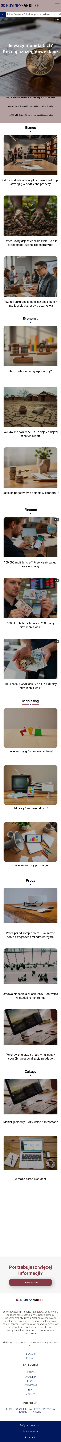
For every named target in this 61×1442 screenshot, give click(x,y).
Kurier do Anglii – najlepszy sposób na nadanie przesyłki (30, 1410)
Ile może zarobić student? (31, 1179)
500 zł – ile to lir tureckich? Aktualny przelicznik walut (30, 106)
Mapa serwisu (30, 1431)
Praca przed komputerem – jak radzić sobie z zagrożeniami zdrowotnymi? (30, 935)
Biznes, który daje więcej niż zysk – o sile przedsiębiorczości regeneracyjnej (30, 243)
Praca (30, 881)
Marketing (30, 701)
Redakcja (30, 1353)
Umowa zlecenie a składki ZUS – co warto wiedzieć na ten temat (30, 995)
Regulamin (30, 1437)
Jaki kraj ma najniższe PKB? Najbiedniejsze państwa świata (31, 434)
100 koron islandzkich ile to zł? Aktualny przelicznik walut (30, 97)
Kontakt (30, 1358)
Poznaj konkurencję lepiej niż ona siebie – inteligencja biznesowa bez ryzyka (30, 303)
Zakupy (30, 1072)
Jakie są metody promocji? (30, 865)
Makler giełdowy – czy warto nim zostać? (30, 1122)
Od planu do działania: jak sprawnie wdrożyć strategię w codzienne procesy (30, 182)
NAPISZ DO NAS (30, 1282)
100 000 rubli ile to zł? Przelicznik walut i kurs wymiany (30, 115)
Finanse (30, 510)
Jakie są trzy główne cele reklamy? (30, 751)
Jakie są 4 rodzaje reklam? (30, 808)
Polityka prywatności (30, 1425)
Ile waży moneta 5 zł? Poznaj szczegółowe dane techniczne (30, 49)
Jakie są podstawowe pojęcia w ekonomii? (31, 493)
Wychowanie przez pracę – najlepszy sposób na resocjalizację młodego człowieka (30, 1056)
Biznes (30, 128)
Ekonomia (30, 319)
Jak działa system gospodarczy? (30, 371)
